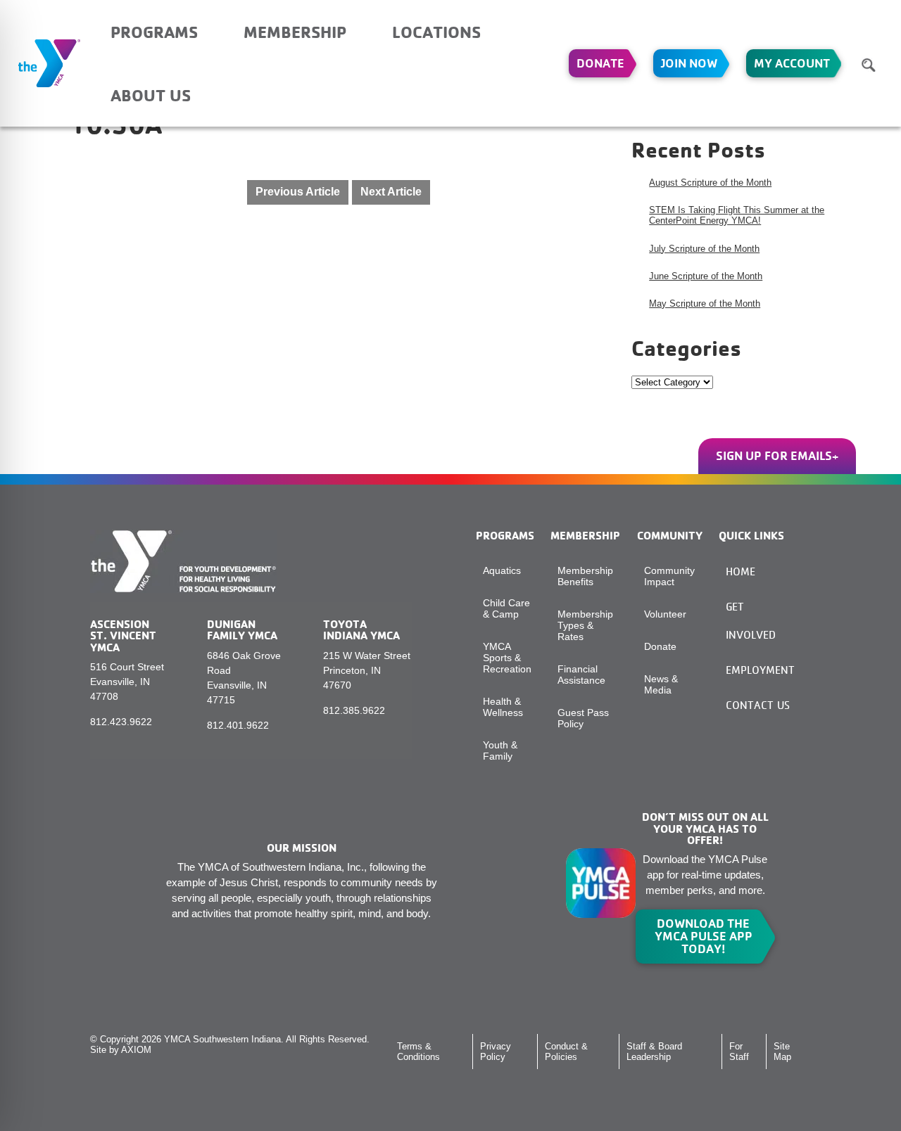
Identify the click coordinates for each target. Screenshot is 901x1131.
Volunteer (665, 614)
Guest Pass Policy (583, 718)
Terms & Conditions (418, 1051)
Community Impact (669, 576)
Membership (295, 31)
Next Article (391, 192)
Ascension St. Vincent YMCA (123, 635)
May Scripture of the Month (704, 303)
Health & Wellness (503, 707)
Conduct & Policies (566, 1051)
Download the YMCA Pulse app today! (703, 936)
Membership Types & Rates (585, 625)
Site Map (782, 1051)
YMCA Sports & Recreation (507, 658)
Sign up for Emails (774, 456)
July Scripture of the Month (704, 248)
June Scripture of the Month (705, 276)
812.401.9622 (238, 725)
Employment (760, 670)
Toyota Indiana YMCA (361, 629)
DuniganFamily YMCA (242, 629)
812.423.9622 (121, 721)
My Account (792, 63)
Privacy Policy (495, 1051)
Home (740, 571)
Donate (600, 63)
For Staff (739, 1051)
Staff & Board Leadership (654, 1051)
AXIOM (136, 1049)
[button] (868, 64)
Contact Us (758, 705)
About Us (151, 95)
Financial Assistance (581, 674)
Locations (436, 31)
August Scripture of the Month (710, 182)
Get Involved (751, 620)
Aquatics (502, 570)
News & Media (661, 684)
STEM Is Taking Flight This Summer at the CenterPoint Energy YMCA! (736, 215)
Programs (154, 31)
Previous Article (298, 192)
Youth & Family (500, 750)
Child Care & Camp (506, 608)
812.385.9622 (354, 710)
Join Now (689, 63)
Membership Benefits (585, 576)
